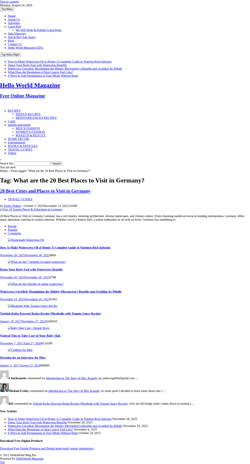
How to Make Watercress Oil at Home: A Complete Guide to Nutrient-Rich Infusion (60, 61)
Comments (14, 233)
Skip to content (9, 1)
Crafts (11, 121)
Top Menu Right (10, 54)
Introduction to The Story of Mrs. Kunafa (71, 378)
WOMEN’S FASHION (30, 132)
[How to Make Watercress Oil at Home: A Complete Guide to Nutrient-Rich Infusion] (26, 240)
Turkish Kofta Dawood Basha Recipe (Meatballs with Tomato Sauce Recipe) (50, 313)
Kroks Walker (12, 206)
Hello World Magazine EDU (25, 47)
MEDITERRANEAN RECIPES (36, 117)
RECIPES (14, 110)
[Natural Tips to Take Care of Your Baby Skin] (28, 328)
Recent (12, 226)
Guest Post (14, 26)
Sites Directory (17, 33)
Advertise (14, 23)
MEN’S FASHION (28, 128)
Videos (12, 153)
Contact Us (15, 44)
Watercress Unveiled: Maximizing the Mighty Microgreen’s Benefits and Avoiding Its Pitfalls (65, 68)
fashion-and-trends (19, 124)
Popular (12, 229)
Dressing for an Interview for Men (22, 357)
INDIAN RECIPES (28, 114)
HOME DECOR (18, 139)
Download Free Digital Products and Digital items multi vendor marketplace (47, 448)
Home (11, 16)
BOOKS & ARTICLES (23, 146)
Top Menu (7, 9)
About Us (14, 19)
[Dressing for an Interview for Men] (20, 350)
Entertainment (16, 142)
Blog (11, 40)
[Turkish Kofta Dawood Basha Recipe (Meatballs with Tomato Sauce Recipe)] (32, 306)
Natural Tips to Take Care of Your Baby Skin (30, 335)
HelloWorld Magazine (30, 458)
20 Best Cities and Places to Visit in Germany (45, 190)
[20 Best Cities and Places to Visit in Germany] (31, 209)
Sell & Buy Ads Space (22, 37)
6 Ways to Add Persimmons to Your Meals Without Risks (43, 75)
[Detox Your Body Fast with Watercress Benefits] (37, 262)
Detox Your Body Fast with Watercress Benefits (37, 65)
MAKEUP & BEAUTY (31, 135)
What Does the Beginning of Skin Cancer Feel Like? (40, 72)
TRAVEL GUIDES (20, 149)
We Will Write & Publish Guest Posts (38, 30)
